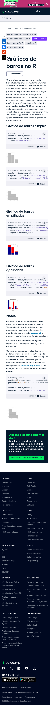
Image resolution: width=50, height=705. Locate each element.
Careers (5, 490)
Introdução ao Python (10, 582)
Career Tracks (32, 482)
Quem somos (7, 482)
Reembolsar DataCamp (36, 528)
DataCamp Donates (35, 540)
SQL (3, 557)
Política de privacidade (9, 687)
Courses (30, 490)
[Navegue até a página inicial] (10, 11)
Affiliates (5, 494)
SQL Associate (32, 621)
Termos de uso (30, 697)
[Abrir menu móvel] (46, 11)
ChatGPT (5, 572)
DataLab (30, 505)
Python (5, 549)
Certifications (32, 494)
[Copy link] (4, 36)
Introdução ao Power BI (11, 593)
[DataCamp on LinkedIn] (18, 668)
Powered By (32, 146)
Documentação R (15, 43)
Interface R (31, 43)
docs (16, 29)
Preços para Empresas (11, 519)
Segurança (18, 697)
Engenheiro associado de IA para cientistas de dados (12, 645)
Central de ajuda (9, 501)
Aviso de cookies (25, 687)
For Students (32, 519)
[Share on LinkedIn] (4, 41)
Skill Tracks (31, 486)
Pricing (29, 515)
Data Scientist (32, 625)
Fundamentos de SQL (35, 586)
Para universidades (34, 536)
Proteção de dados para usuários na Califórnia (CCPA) (20, 692)
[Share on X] (4, 57)
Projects (30, 497)
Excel (4, 568)
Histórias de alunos (34, 532)
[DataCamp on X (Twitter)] (11, 668)
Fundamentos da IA (35, 582)
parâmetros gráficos (30, 365)
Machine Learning (34, 553)
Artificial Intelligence (10, 561)
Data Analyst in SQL (10, 617)
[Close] (46, 4)
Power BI (5, 565)
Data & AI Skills (8, 515)
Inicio (9, 29)
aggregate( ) (36, 333)
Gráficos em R (39, 39)
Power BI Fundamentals (36, 595)
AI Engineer (31, 629)
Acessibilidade (7, 697)
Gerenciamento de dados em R (21, 34)
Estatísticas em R (15, 47)
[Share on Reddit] (4, 52)
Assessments (32, 501)
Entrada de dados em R (18, 39)
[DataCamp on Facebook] (3, 668)
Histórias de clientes (10, 532)
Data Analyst (32, 617)
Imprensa (5, 486)
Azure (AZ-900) (33, 636)
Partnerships (7, 497)
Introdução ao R (8, 589)
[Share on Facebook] (4, 47)
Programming (32, 561)
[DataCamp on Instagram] (34, 668)
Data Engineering (34, 557)
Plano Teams (7, 522)
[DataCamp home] (19, 663)
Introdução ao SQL (9, 586)
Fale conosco (7, 505)
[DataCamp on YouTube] (26, 668)
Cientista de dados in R (11, 627)
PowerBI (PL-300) (34, 632)
